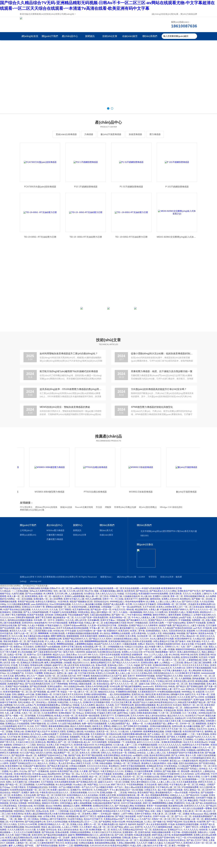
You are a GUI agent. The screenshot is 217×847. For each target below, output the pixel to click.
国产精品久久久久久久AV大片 (126, 662)
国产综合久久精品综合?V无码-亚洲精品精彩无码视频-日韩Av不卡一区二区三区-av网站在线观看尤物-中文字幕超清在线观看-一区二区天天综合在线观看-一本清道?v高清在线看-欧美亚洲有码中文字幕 (91, 588)
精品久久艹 (179, 827)
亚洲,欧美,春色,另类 (74, 641)
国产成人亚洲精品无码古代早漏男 (151, 779)
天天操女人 (104, 721)
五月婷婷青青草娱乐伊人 (65, 721)
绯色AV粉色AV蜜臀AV (135, 601)
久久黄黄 (83, 771)
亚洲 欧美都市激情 (88, 636)
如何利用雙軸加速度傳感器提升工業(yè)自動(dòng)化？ (69, 353)
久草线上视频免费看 (126, 843)
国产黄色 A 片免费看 (176, 737)
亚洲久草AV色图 (57, 779)
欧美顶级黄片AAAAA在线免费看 (153, 593)
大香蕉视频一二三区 (110, 607)
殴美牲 (180, 710)
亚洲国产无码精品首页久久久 (22, 763)
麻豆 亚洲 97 (129, 676)
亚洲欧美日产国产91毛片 (188, 591)
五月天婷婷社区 (97, 734)
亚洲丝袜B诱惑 (47, 710)
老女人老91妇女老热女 (155, 715)
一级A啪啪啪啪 (135, 612)
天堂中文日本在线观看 (109, 654)
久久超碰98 (140, 628)
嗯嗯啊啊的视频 (81, 845)
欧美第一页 (156, 649)
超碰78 (71, 835)
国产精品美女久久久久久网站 (162, 591)
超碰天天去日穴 (105, 782)
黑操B (41, 676)
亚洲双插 (140, 699)
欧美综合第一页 (119, 753)
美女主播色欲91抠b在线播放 (36, 636)
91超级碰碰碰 (70, 768)
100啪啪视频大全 (115, 646)
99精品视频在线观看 (161, 832)
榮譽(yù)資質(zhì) (28, 535)
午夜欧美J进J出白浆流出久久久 (54, 792)
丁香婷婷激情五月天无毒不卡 (21, 798)
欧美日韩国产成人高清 (68, 771)
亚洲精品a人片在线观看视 (17, 723)
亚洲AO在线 (90, 713)
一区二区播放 (183, 814)
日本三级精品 (76, 689)
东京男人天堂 (52, 745)
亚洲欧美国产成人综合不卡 (37, 731)
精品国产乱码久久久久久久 (199, 737)
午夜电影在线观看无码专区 (167, 644)
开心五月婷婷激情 (77, 697)
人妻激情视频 (93, 607)
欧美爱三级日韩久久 (59, 790)
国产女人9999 (197, 697)
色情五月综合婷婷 (50, 800)
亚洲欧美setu (49, 628)
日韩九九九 (156, 684)
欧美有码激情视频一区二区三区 (17, 692)
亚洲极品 (129, 771)
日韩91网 (95, 753)
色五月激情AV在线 (80, 609)
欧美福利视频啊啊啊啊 (182, 835)
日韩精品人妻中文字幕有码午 (53, 819)
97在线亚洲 (74, 670)
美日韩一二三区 (65, 845)
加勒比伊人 (203, 832)
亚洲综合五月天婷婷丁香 (33, 607)
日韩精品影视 (60, 615)
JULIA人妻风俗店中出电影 (162, 638)
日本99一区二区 (187, 723)
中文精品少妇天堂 (164, 681)
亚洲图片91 (75, 790)
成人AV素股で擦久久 (154, 646)
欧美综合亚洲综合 (177, 840)
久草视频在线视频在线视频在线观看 (82, 633)
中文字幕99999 (16, 821)
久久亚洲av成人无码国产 (204, 617)
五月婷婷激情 (162, 617)
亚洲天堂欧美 (175, 593)
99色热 (171, 686)
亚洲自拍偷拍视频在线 (160, 726)
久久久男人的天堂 (75, 591)
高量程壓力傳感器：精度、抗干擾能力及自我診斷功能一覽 (161, 371)
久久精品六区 (199, 638)
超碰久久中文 (154, 729)
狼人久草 (84, 829)
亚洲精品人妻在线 (75, 731)
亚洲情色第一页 (107, 699)
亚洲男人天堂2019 (170, 599)
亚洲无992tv (27, 623)
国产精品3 (180, 686)
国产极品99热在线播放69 (55, 835)
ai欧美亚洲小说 (106, 835)
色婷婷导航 (143, 599)
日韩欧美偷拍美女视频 (146, 713)
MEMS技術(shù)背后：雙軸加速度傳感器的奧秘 (65, 407)
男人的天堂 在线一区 (9, 662)
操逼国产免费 (165, 625)
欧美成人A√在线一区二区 (66, 715)
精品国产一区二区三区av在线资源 (110, 737)
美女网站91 (114, 766)
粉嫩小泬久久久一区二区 (203, 747)
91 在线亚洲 (198, 692)
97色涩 (86, 800)
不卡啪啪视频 (184, 620)
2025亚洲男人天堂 (140, 668)
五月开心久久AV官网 (27, 824)
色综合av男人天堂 (130, 681)
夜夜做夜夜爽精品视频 (58, 726)
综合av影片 (88, 760)
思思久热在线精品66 (188, 763)
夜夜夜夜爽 (149, 660)
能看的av (18, 646)
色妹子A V (154, 668)
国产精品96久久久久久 (133, 800)
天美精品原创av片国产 (113, 819)
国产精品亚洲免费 (38, 686)
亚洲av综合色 (42, 811)
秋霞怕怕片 (112, 631)
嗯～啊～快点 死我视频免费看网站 (153, 795)
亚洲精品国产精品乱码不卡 (24, 697)
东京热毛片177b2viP (194, 715)
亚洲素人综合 (76, 824)
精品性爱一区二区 (129, 697)
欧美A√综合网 (118, 821)
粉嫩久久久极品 (155, 843)
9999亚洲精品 (34, 803)
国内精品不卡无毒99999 (168, 774)
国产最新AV (191, 633)
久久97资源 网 (13, 737)
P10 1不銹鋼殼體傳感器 (85, 186)
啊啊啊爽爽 (43, 633)
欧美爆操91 (5, 612)
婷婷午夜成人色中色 (161, 835)
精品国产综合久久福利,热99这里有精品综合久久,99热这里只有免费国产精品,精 (169, 702)
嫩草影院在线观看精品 (101, 660)
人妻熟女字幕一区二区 (67, 747)
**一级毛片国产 (27, 721)
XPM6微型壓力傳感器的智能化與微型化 (152, 407)
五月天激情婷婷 (44, 654)
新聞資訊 (90, 36)
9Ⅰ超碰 (137, 665)
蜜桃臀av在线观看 (79, 776)
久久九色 (53, 609)
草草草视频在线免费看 (72, 657)
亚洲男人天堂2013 (156, 697)
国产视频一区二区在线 (202, 599)
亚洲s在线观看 (62, 832)
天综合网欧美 (185, 747)
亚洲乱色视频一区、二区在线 (113, 792)
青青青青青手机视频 (145, 676)
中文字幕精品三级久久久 (47, 798)
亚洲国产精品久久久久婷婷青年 (143, 625)
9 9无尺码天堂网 (194, 718)
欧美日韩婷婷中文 (183, 638)
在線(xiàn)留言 (130, 36)
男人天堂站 (14, 649)
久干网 (95, 763)
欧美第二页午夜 (137, 631)
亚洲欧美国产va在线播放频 (47, 646)
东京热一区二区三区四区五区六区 (60, 676)
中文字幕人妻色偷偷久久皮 (174, 670)
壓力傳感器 (155, 134)
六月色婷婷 (163, 760)
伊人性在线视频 (25, 652)
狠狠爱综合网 (55, 638)
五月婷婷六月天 (73, 779)
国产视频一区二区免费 (30, 800)
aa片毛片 (197, 628)
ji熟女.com (129, 827)
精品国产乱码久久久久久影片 (107, 644)
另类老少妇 (19, 731)
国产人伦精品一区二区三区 (160, 734)
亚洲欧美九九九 (147, 681)
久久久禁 (9, 835)
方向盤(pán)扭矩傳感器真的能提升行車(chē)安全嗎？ (159, 389)
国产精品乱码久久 (181, 625)
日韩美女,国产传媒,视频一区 (167, 771)
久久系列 (58, 729)
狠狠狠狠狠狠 (72, 636)
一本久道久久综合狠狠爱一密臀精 (196, 808)
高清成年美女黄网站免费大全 (201, 604)
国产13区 (119, 835)
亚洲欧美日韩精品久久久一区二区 (53, 824)
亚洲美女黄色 (147, 662)
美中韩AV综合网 (113, 734)
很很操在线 (141, 729)
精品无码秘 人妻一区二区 (191, 819)
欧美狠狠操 (140, 806)
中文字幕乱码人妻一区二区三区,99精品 (187, 784)
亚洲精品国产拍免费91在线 (106, 760)
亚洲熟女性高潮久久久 (103, 806)
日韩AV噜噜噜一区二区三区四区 (172, 604)
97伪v (182, 636)
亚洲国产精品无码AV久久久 (75, 638)
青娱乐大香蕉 (193, 776)
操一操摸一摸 (99, 631)
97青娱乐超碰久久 (53, 625)
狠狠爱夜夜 (201, 723)
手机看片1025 (205, 800)
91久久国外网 (206, 787)
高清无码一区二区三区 (133, 776)
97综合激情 (200, 644)
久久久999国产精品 (140, 811)
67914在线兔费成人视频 (198, 837)
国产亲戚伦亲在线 (35, 641)
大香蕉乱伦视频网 (77, 766)
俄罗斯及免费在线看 (130, 760)
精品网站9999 (54, 774)
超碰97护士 (57, 665)
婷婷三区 (147, 803)
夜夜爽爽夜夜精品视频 (153, 731)
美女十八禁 (190, 755)
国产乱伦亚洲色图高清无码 (37, 684)
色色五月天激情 (90, 689)
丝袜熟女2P (180, 718)
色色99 (53, 771)
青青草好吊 (87, 790)
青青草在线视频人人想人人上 (59, 808)
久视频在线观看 (129, 644)
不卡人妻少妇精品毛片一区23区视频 (126, 790)
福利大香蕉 (163, 784)
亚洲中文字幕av (107, 620)
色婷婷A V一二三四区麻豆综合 (112, 678)
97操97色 (121, 649)
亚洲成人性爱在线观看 (60, 699)
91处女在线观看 (23, 670)
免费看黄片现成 (75, 623)
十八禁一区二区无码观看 (169, 713)
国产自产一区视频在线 (38, 771)
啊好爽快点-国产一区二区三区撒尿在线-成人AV (69, 742)
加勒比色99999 (191, 707)
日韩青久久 (170, 646)
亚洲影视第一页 (129, 832)
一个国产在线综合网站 (175, 623)
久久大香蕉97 (25, 668)
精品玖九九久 (59, 654)
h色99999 (80, 652)
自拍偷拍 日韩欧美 (127, 747)
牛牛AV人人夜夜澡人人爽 (143, 617)
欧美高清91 (123, 631)
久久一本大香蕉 (189, 713)
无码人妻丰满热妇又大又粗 (142, 782)
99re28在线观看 (32, 827)
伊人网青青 (48, 593)
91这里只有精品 (75, 819)
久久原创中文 (174, 779)
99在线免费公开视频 (96, 697)
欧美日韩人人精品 (29, 707)
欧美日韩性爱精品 (111, 755)
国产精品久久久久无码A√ (100, 638)
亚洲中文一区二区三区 (38, 779)
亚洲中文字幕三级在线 (71, 646)
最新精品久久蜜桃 (71, 806)
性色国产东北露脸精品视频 (132, 808)
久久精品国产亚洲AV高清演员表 (177, 628)
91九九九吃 (19, 705)
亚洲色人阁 (118, 660)
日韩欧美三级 (116, 596)
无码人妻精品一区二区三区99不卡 (199, 790)
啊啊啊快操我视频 (65, 644)
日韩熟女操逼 (133, 798)
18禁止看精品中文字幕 (163, 641)
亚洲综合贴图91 (55, 686)
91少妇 (30, 726)
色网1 (8, 782)
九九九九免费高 (87, 705)
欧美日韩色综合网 (148, 760)
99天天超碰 (5, 694)
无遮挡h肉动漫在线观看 (89, 747)
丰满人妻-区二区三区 (192, 811)
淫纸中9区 (30, 811)
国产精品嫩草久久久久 (136, 620)
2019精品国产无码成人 (187, 768)
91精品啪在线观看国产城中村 (106, 803)
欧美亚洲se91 (201, 742)
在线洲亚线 (130, 742)
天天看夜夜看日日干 (147, 692)
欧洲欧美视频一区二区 (99, 829)
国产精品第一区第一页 (100, 609)
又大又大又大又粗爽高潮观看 (27, 832)
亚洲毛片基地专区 (149, 758)
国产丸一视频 (11, 715)
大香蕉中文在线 (34, 628)
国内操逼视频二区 (200, 678)
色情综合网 (177, 726)
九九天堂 (174, 636)
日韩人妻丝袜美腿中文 (123, 628)
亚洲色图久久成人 (177, 612)
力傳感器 (88, 134)
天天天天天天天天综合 (97, 766)
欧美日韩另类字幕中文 (193, 731)
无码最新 (12, 660)
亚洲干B (138, 827)
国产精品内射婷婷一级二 (70, 660)
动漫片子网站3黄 (22, 835)
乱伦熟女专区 (12, 721)
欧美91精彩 (211, 739)
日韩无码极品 (66, 803)
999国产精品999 (174, 821)
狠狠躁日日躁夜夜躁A (186, 649)
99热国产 (16, 792)
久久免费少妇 (161, 612)
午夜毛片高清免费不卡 (30, 776)
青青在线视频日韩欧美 (194, 596)
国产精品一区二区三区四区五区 (51, 795)
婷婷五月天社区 (83, 763)
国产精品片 (94, 771)
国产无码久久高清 (190, 601)
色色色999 (171, 697)
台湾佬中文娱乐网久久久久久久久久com (130, 721)
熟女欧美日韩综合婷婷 (159, 755)
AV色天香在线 (161, 699)
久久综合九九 (75, 702)
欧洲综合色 (40, 742)
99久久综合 (148, 612)
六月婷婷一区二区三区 (110, 768)
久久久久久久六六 (40, 609)
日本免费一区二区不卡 (44, 620)
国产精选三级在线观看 (125, 816)
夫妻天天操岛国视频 (206, 755)
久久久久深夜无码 (15, 829)
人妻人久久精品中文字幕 (111, 750)
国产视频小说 (159, 821)
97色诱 (14, 665)
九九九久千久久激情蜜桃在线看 (158, 827)
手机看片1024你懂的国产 (180, 699)
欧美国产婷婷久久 (180, 609)
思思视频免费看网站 (47, 649)
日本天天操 (8, 676)
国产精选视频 (39, 692)
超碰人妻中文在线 (29, 747)
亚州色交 (203, 768)
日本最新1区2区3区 (18, 657)
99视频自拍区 (141, 623)
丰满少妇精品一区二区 (57, 670)
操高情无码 (129, 591)
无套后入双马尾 (39, 670)
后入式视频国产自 (15, 673)
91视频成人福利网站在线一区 (200, 750)
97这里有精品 (170, 766)
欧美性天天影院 (58, 731)
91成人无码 (135, 845)
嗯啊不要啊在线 (58, 636)
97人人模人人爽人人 (54, 641)
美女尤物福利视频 (197, 684)
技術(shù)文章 (109, 36)
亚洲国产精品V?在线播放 (16, 686)
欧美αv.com (107, 657)
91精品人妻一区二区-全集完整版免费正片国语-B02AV (109, 623)
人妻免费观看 (169, 768)
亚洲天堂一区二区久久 (106, 731)
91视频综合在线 (151, 776)
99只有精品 (92, 837)
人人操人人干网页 (70, 827)
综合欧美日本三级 (39, 681)
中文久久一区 (208, 641)
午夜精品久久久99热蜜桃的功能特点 (115, 689)
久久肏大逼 (118, 745)
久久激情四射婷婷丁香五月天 (50, 843)
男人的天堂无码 (71, 665)
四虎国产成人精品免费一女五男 (117, 604)
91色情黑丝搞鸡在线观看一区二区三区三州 (29, 790)
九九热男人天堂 (154, 633)
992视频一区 (183, 845)
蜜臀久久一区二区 (92, 824)
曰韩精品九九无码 (62, 758)
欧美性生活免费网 (189, 657)
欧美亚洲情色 (31, 596)
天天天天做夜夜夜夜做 (186, 782)
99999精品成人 (117, 601)
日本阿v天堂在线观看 (142, 641)
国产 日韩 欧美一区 (147, 774)
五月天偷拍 (24, 665)
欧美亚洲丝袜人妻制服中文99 (170, 694)
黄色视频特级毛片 (163, 792)
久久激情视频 (185, 678)
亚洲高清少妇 (138, 694)
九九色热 (110, 705)
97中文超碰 (70, 631)
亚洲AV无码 (104, 837)
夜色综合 (41, 745)
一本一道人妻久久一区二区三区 (170, 660)
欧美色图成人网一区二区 (94, 646)
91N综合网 (115, 686)
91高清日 (203, 657)
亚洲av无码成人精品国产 (140, 657)
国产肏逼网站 (105, 821)
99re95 (86, 660)
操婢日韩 (163, 758)
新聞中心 (78, 525)
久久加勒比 (199, 739)
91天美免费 (116, 800)
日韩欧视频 (17, 612)
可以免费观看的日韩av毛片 (100, 729)
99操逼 (76, 705)
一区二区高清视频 (24, 599)
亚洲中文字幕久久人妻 (73, 599)
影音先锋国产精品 (146, 792)
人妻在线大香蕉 (178, 750)
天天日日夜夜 (62, 737)
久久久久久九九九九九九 (169, 745)
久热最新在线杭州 (131, 596)
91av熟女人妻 (79, 784)
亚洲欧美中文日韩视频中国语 (96, 702)
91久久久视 (17, 636)
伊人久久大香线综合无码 (123, 779)
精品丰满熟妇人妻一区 (129, 758)
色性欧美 (203, 829)
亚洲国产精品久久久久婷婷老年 (162, 620)
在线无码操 (40, 808)
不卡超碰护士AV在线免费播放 (63, 612)
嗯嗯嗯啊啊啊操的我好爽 (95, 641)
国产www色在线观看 (92, 811)
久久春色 (123, 612)
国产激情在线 (208, 591)
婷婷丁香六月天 (7, 742)
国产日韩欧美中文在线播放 (136, 726)
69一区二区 (132, 649)
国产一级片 (144, 649)
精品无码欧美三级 (21, 681)
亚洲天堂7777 (130, 599)
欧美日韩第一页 (75, 739)
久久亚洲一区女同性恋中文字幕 (102, 625)
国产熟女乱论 (142, 591)
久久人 (30, 808)
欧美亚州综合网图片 (119, 845)
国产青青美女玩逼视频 (28, 710)
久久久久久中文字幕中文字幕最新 (96, 774)
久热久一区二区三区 (31, 713)
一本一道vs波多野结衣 (131, 607)
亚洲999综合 (66, 734)
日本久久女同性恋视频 (57, 821)
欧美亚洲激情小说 (13, 766)
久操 (205, 646)
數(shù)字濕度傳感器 (111, 134)
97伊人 (79, 798)
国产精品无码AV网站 (16, 729)
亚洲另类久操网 (156, 623)
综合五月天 (202, 729)
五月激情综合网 (122, 715)
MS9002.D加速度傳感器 (131, 491)
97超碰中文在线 (134, 737)
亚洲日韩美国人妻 (45, 697)
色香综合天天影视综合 (46, 601)
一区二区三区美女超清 (193, 607)
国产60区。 (30, 845)
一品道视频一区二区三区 (44, 840)
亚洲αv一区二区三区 (141, 837)
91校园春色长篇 (35, 750)
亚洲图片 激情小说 (29, 792)
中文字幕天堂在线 (86, 673)
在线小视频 (210, 620)
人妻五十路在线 (197, 625)
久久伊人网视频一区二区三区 (13, 750)
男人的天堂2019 (164, 705)
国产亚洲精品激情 (195, 686)
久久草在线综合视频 (205, 631)
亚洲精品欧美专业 (154, 766)
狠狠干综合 (5, 593)
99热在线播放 (169, 633)
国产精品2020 (192, 795)
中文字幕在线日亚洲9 (109, 808)
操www (49, 806)
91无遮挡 (196, 593)
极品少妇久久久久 (175, 715)
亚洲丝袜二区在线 (62, 776)
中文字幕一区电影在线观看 (184, 832)
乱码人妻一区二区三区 (15, 808)
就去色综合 (5, 792)
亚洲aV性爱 (101, 665)
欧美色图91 (17, 795)
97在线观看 (57, 768)
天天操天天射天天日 (25, 742)
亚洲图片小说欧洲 (161, 596)
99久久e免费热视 (93, 599)
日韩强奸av (66, 705)
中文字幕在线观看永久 (150, 798)
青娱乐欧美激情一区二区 (14, 641)
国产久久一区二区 (183, 816)
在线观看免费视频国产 (202, 816)
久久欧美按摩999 (49, 713)
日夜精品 (132, 753)
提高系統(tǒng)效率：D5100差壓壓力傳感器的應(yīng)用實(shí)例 (71, 389)
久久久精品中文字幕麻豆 (144, 604)
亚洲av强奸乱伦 (166, 718)
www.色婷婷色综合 (39, 604)
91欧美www (22, 660)
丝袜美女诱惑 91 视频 (108, 758)
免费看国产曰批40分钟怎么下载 (52, 755)
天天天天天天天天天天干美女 (195, 665)
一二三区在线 (177, 662)
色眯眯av (16, 747)
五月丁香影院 (65, 609)
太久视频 (41, 829)
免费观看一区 (198, 620)
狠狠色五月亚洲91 (50, 803)
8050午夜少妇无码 (189, 654)
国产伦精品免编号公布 (35, 821)
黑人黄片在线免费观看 (10, 623)
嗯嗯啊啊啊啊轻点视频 (162, 803)
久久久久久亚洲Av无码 (141, 673)
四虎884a (149, 699)
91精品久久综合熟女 (134, 646)
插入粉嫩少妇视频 (191, 726)
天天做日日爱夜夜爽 (143, 771)
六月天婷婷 (119, 636)
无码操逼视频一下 (116, 742)
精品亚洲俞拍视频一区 (124, 729)
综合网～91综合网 (87, 718)
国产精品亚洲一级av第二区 (24, 755)
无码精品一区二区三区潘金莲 (126, 763)
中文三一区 (181, 837)
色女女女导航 (187, 644)
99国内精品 (19, 811)
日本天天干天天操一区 (171, 729)
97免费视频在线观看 (147, 745)
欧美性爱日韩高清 (107, 649)
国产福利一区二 (119, 615)
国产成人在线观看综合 (206, 803)
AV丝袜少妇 (58, 631)
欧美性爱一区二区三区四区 (130, 670)
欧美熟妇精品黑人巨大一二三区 (82, 821)
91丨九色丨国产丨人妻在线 (189, 646)
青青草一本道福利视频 (157, 806)
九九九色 (69, 620)
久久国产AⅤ (144, 819)
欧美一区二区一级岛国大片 (51, 596)
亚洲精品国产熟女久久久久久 (13, 638)
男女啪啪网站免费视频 (93, 739)
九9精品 (51, 737)
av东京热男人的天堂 (146, 750)
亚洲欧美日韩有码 (161, 665)
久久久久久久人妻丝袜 (125, 718)
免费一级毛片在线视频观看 (94, 723)
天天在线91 (28, 646)
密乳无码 (94, 721)
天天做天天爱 (65, 800)
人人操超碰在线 (75, 593)
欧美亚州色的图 (79, 607)
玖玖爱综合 (89, 593)
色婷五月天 (190, 694)
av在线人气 (30, 705)
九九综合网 (79, 808)
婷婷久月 (197, 676)
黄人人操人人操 (122, 673)
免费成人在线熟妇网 (57, 739)
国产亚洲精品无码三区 (86, 782)
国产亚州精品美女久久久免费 (81, 707)
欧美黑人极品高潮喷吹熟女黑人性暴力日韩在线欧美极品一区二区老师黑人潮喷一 (62, 814)
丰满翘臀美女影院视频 (126, 692)
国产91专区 (146, 665)
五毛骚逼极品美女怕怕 (37, 787)
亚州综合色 (51, 829)
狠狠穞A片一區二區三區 (151, 768)
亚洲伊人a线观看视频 (74, 596)
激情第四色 (155, 599)
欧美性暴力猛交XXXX (84, 745)
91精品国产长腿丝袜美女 (34, 766)
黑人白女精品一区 (27, 689)
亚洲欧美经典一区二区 (178, 758)
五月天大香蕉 (50, 750)
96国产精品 (92, 784)
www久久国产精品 (147, 678)
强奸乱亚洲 (150, 694)
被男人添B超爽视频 (53, 662)
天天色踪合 (110, 739)
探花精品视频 (201, 681)
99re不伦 (89, 591)
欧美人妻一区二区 (15, 596)
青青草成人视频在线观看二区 (82, 684)
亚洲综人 (53, 763)
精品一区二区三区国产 (99, 776)
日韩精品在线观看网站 (80, 832)
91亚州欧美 (63, 601)
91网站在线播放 (86, 843)
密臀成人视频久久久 (113, 726)
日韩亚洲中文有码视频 (104, 840)
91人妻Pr (13, 771)
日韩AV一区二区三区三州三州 (165, 819)
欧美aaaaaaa (196, 814)
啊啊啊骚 (147, 615)
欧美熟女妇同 (163, 750)
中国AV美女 (51, 689)
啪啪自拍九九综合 (106, 692)
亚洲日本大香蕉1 (29, 649)
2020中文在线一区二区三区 (174, 684)
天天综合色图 (29, 795)
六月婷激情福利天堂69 (200, 758)
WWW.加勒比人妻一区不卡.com (170, 689)
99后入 (3, 620)
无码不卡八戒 (12, 699)
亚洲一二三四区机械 (59, 811)
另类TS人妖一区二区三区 (25, 633)
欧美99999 (24, 734)
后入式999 (52, 723)
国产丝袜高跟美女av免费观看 (83, 678)
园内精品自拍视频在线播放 (20, 620)
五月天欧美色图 (121, 657)
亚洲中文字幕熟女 (142, 814)
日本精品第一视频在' (110, 814)
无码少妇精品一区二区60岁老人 (32, 702)
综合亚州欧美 (76, 811)
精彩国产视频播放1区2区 (81, 601)
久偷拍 (132, 713)
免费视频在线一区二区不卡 (108, 707)
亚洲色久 (61, 816)
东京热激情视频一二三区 (193, 779)
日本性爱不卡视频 (204, 798)
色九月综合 (35, 734)
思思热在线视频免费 (206, 649)
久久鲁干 (205, 776)
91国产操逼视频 (21, 644)
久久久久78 (93, 792)
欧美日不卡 (175, 665)
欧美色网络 (118, 774)
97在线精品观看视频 (171, 798)
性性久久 (41, 689)
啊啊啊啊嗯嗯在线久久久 (87, 835)
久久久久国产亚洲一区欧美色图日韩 (91, 617)
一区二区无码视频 (27, 715)
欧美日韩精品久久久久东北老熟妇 (82, 795)
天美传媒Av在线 (25, 806)
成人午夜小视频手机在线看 (170, 790)
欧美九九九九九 (207, 636)
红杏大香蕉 (130, 636)
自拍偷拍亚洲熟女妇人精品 (126, 638)
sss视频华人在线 (140, 755)
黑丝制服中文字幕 (27, 699)
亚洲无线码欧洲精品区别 (119, 641)
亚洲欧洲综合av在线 (125, 699)
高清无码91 (132, 678)
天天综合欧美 (150, 784)
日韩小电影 (42, 638)
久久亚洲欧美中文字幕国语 (187, 673)
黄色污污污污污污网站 (194, 710)
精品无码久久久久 (81, 662)
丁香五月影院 (101, 710)
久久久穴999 (43, 699)
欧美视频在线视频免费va (48, 705)
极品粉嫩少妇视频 (93, 604)
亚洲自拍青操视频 (78, 792)
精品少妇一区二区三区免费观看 (63, 718)
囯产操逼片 (180, 641)
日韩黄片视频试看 (173, 731)
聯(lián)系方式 (106, 530)
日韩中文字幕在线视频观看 (198, 668)
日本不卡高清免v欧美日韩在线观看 (72, 628)
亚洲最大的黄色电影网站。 (96, 694)
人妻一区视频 (168, 649)
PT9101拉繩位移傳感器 (85, 491)
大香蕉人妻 (154, 609)
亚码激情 (128, 835)
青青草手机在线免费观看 (154, 737)
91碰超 (120, 593)
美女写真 (166, 808)
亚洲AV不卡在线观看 (196, 623)
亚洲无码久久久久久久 (194, 806)
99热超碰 (121, 620)
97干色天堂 (148, 652)
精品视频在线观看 (148, 840)
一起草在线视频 (29, 816)
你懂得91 (60, 620)
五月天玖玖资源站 (84, 840)
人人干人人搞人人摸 (158, 654)
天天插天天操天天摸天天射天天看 (165, 721)
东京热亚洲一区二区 (146, 636)
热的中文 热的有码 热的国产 (132, 824)
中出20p (23, 771)
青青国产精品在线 (26, 601)
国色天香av (71, 654)
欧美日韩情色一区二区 (120, 617)
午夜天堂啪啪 (202, 734)
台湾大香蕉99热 (138, 633)
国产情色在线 (48, 832)
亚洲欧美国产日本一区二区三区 (84, 750)
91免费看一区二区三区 (10, 758)
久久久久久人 (78, 604)
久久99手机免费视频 (44, 784)
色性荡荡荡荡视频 (130, 768)
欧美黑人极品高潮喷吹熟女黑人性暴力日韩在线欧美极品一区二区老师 (37, 837)
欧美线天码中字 (161, 739)
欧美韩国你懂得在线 (126, 795)
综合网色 (176, 657)
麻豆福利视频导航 (92, 657)
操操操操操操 (124, 668)
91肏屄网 (201, 821)
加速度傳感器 (135, 134)
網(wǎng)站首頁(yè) (30, 37)
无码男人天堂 (130, 750)
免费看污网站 (26, 840)
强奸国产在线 (74, 755)
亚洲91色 (190, 689)
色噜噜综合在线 (105, 636)
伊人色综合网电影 (64, 784)
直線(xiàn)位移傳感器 (66, 134)
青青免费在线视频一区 (142, 739)
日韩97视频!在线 (38, 723)
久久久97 (144, 638)
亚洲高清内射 (144, 832)
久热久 (164, 631)
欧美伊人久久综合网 (105, 673)
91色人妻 (190, 803)
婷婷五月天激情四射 (9, 753)
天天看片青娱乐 (18, 787)
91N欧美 (52, 644)
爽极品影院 (193, 800)
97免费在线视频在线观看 (168, 692)
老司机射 (49, 615)
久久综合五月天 (154, 628)
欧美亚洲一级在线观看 (89, 715)
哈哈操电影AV (40, 623)
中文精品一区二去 (30, 758)
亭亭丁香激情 (83, 676)
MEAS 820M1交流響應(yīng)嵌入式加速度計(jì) (177, 237)
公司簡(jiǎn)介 (26, 530)
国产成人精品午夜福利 (107, 670)
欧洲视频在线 (72, 816)
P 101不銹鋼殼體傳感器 (177, 186)
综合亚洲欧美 (189, 821)
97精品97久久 (66, 745)
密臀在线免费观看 (47, 747)
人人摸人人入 (92, 808)
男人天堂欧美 (11, 689)
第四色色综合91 (101, 601)
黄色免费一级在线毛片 (191, 771)
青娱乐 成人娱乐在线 (50, 827)
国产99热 (22, 625)
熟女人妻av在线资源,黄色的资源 (139, 787)
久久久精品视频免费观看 (18, 604)
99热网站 (57, 806)
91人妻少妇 (146, 596)
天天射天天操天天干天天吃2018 (68, 694)
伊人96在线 (174, 654)
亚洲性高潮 (204, 654)
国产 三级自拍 (46, 758)
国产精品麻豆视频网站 (131, 686)
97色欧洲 (207, 628)
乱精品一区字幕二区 (16, 654)
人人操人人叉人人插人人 (14, 718)
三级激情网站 (188, 798)
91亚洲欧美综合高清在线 (108, 652)
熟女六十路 (26, 768)
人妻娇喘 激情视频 (161, 657)
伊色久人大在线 (153, 808)
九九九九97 (141, 843)
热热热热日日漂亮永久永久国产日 (106, 676)
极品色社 (100, 705)
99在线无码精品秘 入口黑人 (139, 821)
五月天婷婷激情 (99, 742)
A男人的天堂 (80, 620)
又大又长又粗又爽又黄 (121, 702)
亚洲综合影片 (26, 678)
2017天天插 (152, 747)
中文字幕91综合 (134, 615)
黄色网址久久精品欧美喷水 (153, 763)
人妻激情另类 (130, 774)
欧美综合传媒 (71, 843)
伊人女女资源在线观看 (156, 824)
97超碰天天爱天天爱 (106, 713)
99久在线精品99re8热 (74, 686)
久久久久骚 (30, 829)
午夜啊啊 (38, 673)
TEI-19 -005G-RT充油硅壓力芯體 (86, 237)
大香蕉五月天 (150, 790)
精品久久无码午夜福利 (80, 726)
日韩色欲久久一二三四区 (24, 745)
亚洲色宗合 (162, 840)
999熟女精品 (84, 612)
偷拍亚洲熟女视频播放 (145, 705)
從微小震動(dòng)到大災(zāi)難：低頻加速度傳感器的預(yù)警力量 (162, 353)
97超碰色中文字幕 (105, 718)
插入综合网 (63, 689)
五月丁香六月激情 (8, 652)
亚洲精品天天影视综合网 (31, 662)
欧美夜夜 (103, 798)
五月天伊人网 (61, 593)
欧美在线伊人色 (87, 665)
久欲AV (36, 668)
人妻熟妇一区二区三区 (25, 843)
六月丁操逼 (64, 668)
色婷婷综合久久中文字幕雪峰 (196, 745)
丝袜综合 (175, 808)
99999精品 (187, 692)
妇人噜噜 (150, 601)
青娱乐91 (150, 644)
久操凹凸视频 (18, 593)
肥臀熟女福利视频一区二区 (58, 607)
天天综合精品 (131, 593)
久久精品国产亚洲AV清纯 (163, 837)
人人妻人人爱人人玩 (156, 753)
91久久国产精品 (27, 753)
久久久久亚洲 (183, 697)
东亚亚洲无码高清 (177, 631)
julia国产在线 (185, 617)
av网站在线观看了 (50, 734)
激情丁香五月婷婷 (43, 617)
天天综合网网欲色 (45, 715)
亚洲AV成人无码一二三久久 (120, 665)
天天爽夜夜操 (156, 710)
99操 (39, 816)
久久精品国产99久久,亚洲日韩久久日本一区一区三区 (188, 843)
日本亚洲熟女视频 (81, 734)
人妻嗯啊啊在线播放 (83, 644)
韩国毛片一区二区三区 (193, 705)
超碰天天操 (144, 684)
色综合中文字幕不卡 (93, 819)
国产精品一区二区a (70, 774)
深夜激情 (10, 843)
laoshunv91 (148, 686)
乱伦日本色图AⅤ (84, 631)
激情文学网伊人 (160, 615)
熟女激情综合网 (175, 806)
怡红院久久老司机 (44, 753)
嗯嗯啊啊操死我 (53, 657)
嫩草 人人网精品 (161, 662)
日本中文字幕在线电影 (131, 803)
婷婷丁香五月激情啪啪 (15, 615)
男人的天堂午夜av (66, 763)
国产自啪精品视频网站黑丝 (82, 681)
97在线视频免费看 (190, 787)
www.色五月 (166, 668)
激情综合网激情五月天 (100, 662)
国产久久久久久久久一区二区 (203, 609)
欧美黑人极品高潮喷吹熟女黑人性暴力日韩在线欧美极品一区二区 (152, 707)
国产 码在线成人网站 (124, 806)
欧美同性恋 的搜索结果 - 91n (134, 654)
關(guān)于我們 (50, 36)
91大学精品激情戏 (103, 745)
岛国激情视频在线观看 (147, 718)
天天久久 (187, 593)
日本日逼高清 (6, 633)
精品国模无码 (141, 609)
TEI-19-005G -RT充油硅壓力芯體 (40, 237)
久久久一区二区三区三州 (175, 800)
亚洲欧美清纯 (192, 612)
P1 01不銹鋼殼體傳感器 (131, 186)
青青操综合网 (36, 665)
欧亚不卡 (22, 726)
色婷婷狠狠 (143, 710)
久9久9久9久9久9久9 (99, 845)
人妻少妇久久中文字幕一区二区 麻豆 (159, 845)
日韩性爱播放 (166, 776)
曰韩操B (47, 665)
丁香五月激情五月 (85, 710)
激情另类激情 (174, 615)
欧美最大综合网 (88, 670)
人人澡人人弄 (113, 697)
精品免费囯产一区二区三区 (65, 753)
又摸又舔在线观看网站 (100, 615)
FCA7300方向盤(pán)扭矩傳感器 (40, 186)
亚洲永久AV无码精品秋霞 (96, 686)
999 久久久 (93, 654)
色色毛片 (188, 676)
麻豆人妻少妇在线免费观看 (84, 758)
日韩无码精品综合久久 (163, 673)
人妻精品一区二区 (37, 657)
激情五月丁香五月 (88, 816)
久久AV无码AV (187, 774)
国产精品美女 (180, 776)
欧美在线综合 (103, 684)
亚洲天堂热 (63, 750)
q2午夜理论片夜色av (100, 800)
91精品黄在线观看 (142, 835)
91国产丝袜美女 (144, 816)
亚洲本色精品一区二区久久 (108, 681)
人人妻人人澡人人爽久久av (168, 601)
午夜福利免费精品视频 (13, 827)
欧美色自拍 (207, 670)
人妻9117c (207, 593)
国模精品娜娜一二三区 (184, 734)
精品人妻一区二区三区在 (97, 596)
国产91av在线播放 (33, 593)
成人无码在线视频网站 (120, 694)
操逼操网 (191, 631)
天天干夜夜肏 (47, 782)
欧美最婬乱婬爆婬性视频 (187, 824)
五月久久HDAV (137, 715)
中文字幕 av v (131, 819)
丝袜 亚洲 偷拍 (193, 641)
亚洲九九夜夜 (64, 649)
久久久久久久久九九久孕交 (40, 729)
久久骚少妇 (123, 731)
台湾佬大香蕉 (49, 816)
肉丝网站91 (185, 599)
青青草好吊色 (161, 686)
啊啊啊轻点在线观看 (120, 633)
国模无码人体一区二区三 (127, 840)
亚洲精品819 (176, 739)
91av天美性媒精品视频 (60, 604)
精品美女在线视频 (152, 670)
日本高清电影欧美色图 (64, 782)
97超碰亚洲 (165, 609)
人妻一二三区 (131, 745)
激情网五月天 (163, 636)
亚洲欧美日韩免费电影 (171, 742)
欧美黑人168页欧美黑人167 (169, 607)
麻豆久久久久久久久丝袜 (148, 742)
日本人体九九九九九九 (106, 593)
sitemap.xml (35, 581)
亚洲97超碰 (198, 699)
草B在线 (130, 609)
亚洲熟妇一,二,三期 (154, 800)
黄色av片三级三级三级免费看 (197, 662)
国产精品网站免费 (11, 707)
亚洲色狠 (52, 702)
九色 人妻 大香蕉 (12, 713)
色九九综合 (68, 729)
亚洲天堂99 (37, 835)
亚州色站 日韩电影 (18, 803)
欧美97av (31, 654)
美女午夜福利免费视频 (143, 689)
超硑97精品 (122, 713)
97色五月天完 (118, 609)
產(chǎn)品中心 (70, 36)
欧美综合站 (126, 755)
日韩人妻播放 (18, 694)
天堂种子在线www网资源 (74, 625)
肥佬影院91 (179, 803)
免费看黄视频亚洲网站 (10, 607)
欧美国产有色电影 (35, 615)
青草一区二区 (176, 596)
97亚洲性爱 (200, 689)
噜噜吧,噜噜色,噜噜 (66, 840)
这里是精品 (76, 760)
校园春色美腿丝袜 (105, 816)
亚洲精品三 (187, 615)
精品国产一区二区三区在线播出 (32, 739)
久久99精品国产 (101, 790)
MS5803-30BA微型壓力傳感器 (40, 491)
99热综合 (132, 792)
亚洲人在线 (116, 776)
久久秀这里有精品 (8, 806)
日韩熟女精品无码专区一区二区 (137, 829)
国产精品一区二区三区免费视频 (19, 784)
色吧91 (60, 673)
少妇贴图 (67, 662)
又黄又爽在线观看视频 (49, 707)
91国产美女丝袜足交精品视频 (16, 609)
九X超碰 (204, 795)
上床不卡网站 (127, 814)
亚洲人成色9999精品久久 (188, 652)
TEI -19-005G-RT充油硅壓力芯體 (131, 237)
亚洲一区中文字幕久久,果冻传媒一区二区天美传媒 (93, 668)
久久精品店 (5, 591)
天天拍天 (29, 673)
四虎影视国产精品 (15, 684)
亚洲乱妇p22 (50, 673)
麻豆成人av (175, 760)
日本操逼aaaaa (39, 774)
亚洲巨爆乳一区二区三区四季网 (47, 599)
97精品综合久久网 (49, 668)
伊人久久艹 (32, 676)
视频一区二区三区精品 (28, 819)
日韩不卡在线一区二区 (163, 816)
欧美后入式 (116, 829)
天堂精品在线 (169, 710)
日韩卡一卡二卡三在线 (112, 599)
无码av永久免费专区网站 (40, 591)
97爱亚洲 (142, 697)
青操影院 (32, 638)
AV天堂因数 (39, 806)
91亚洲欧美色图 (57, 633)
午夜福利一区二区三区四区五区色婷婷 (50, 678)
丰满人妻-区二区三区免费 (164, 814)
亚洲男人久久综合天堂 (132, 652)
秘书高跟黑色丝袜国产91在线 (84, 649)
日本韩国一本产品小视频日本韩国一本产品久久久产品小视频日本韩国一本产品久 (86, 787)
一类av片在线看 (180, 792)
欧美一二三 (83, 721)
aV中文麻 (29, 694)
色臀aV (141, 644)
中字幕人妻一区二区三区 (100, 628)
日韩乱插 (126, 837)
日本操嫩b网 (93, 620)
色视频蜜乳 (75, 737)
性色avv (80, 713)
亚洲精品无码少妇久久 (37, 718)
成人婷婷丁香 (53, 692)
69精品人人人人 (177, 795)
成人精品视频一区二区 (58, 681)
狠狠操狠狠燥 (81, 729)
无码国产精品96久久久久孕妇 (169, 676)
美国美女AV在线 (205, 633)
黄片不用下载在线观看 (92, 755)
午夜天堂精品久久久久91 (111, 771)
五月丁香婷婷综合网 (124, 705)
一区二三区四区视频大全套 (39, 631)
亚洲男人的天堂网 (107, 795)
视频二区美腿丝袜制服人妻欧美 (108, 591)
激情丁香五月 (192, 827)
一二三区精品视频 (20, 591)
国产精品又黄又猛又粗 (57, 766)
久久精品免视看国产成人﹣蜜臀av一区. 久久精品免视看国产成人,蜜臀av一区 (143, 723)
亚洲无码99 (12, 734)
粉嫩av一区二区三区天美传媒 (85, 699)
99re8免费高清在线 (18, 779)
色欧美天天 (97, 726)
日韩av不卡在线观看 (133, 660)
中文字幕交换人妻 (38, 644)
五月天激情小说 (19, 782)
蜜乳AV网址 (20, 676)
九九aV (64, 707)
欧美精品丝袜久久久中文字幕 (116, 811)
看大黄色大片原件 (109, 747)
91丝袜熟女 (89, 731)
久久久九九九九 (190, 829)
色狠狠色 (8, 745)
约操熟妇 (173, 617)
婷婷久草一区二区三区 (65, 710)
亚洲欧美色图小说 (109, 824)
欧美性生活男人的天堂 (183, 681)
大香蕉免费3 (34, 782)
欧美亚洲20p (17, 814)
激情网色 (209, 731)
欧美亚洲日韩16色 (22, 774)
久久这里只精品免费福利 (69, 723)
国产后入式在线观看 (168, 747)
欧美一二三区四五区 (44, 721)
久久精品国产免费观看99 (189, 766)
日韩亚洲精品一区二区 (167, 678)
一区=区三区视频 (121, 782)
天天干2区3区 (149, 607)
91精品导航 (63, 702)
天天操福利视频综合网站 (193, 721)
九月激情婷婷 (136, 731)
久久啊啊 (141, 747)
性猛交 (64, 692)
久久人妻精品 (189, 729)
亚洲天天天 (84, 753)
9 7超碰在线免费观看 (171, 811)
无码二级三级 (59, 591)
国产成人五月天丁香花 (197, 840)
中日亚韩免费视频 (135, 784)
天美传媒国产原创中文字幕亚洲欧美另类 (185, 753)
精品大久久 (42, 763)
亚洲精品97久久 (175, 829)
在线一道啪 (21, 628)
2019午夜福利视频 (8, 710)
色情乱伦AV (47, 776)
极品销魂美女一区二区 (63, 617)
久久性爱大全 (179, 668)
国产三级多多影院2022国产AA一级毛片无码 (53, 652)
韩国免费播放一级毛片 (165, 652)
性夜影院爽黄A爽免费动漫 (134, 734)
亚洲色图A (123, 625)
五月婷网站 (188, 739)
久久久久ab (104, 784)
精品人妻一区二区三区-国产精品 (108, 827)
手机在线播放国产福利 (78, 615)
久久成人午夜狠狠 (35, 625)
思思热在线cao (159, 829)
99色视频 (181, 633)
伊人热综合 (105, 633)
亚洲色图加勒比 (153, 631)
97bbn (3, 673)
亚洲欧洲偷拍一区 (43, 694)
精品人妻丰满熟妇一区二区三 (104, 612)
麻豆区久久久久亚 (17, 631)
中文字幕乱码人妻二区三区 (168, 787)
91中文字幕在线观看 (57, 623)
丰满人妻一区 (205, 707)
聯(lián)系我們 (149, 36)
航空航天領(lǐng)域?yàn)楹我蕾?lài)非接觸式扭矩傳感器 (69, 371)
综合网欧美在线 (124, 739)
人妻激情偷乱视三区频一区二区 (201, 660)
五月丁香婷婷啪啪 (59, 684)
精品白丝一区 (192, 636)
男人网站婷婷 (195, 670)
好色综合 (141, 753)
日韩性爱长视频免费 (25, 617)
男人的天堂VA (61, 697)
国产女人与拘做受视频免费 (35, 612)
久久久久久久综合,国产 (88, 768)
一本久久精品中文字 (41, 768)
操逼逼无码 (91, 652)
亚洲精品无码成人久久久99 (33, 737)
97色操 (171, 824)
